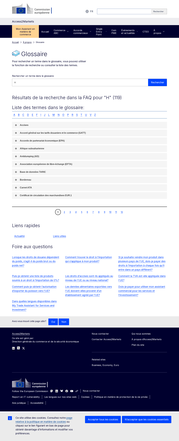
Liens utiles (59, 236)
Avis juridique (19, 403)
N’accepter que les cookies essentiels (147, 419)
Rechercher (157, 82)
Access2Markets (21, 333)
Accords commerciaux (80, 31)
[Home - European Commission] (32, 383)
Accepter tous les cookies (103, 419)
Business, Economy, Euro (105, 365)
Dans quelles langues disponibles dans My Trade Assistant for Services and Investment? (34, 305)
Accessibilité (36, 403)
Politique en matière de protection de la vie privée (121, 397)
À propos (157, 31)
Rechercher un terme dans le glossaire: (33, 75)
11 (116, 212)
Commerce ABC (59, 31)
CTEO (146, 31)
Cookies (85, 397)
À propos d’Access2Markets (147, 339)
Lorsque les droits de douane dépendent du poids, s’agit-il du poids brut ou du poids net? (35, 261)
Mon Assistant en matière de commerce (25, 31)
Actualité (19, 236)
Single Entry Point (99, 31)
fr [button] (91, 11)
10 (110, 212)
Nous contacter (91, 390)
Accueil (45, 31)
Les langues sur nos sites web (60, 397)
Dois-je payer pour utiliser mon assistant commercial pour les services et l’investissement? (141, 290)
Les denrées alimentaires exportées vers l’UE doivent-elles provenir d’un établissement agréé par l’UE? (88, 290)
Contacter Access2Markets (106, 339)
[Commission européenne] (34, 9)
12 (122, 212)
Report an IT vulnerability (26, 397)
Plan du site (138, 344)
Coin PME (113, 31)
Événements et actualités (128, 31)
